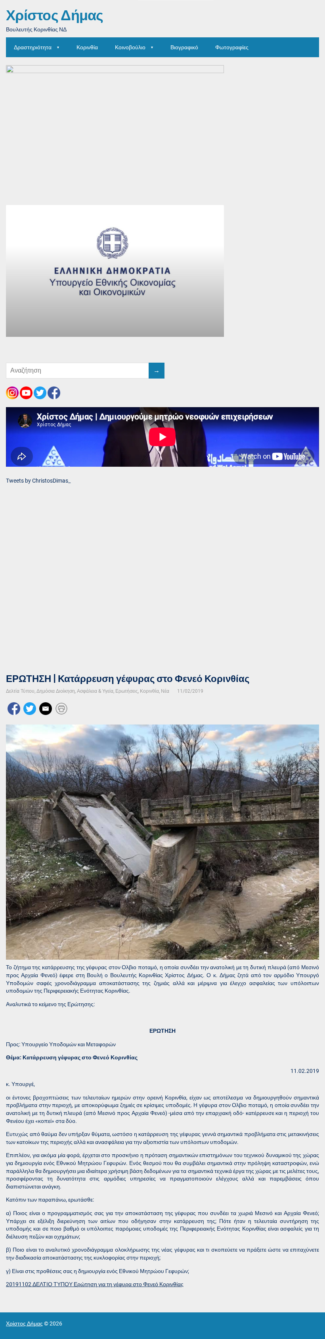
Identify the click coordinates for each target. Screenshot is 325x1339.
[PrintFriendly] (61, 708)
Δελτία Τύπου (20, 691)
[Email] (46, 708)
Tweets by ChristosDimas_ (38, 480)
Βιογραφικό (184, 47)
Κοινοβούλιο (130, 47)
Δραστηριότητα (33, 47)
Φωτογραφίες (232, 47)
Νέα (165, 691)
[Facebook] (14, 708)
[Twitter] (30, 708)
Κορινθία (87, 47)
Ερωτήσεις (126, 691)
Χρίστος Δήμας (54, 16)
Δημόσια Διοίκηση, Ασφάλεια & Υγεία (74, 691)
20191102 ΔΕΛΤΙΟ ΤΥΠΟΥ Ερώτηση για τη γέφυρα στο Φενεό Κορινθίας (95, 1284)
